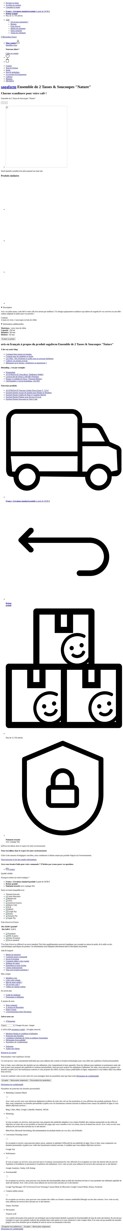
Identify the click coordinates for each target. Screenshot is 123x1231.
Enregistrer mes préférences (12, 1227)
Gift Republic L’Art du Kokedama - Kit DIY (23, 381)
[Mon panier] (64, 61)
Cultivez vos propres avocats (17, 361)
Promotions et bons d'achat (16, 965)
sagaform (8, 87)
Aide (7, 20)
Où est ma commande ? (19, 22)
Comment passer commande (16, 957)
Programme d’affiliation (15, 997)
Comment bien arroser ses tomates (19, 354)
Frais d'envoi (15, 26)
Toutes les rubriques (18, 33)
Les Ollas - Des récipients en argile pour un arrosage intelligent (29, 359)
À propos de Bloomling (15, 1007)
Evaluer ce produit (8, 339)
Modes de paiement (18, 28)
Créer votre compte (13, 980)
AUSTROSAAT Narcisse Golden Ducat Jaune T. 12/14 (27, 390)
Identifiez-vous (11, 45)
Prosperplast (10, 372)
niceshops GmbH (18, 1030)
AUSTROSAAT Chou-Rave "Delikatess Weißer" (25, 374)
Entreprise (9, 1046)
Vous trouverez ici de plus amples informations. (19, 860)
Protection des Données (15, 1036)
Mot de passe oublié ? (14, 982)
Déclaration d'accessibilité (15, 1040)
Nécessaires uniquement (19, 1080)
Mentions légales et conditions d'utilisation (22, 1034)
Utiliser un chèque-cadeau (15, 987)
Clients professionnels (14, 968)
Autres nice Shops (13, 1049)
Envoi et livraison (12, 959)
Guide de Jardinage (13, 995)
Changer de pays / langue (24, 1025)
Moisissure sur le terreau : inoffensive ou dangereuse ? (26, 363)
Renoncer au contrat (8, 1053)
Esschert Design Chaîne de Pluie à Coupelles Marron (26, 395)
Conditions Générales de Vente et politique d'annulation (27, 1038)
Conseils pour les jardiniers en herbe (19, 356)
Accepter (5, 1080)
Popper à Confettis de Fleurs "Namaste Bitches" (24, 379)
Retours (13, 24)
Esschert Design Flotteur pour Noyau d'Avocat (23, 397)
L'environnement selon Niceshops (18, 1012)
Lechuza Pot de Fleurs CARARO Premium (22, 377)
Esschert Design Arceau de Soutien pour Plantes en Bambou (29, 393)
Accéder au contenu (13, 5)
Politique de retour (13, 963)
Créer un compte (12, 53)
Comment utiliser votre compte (17, 961)
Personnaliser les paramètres (40, 1080)
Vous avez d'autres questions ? (17, 970)
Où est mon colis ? (13, 984)
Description (7, 307)
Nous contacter (16, 31)
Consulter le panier (13, 7)
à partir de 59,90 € (28, 11)
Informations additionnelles (13, 324)
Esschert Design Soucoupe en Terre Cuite (21, 399)
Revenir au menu (12, 3)
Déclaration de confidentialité (87, 1076)
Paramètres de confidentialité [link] (17, 1042)
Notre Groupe (11, 1010)
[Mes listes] (8, 57)
